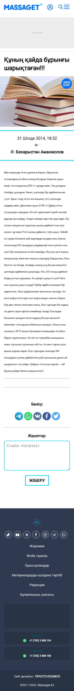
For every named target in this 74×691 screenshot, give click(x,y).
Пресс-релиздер (37, 565)
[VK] (27, 535)
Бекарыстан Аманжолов (40, 151)
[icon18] (37, 525)
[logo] (23, 7)
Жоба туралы (37, 556)
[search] (60, 7)
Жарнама (37, 546)
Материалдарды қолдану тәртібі (37, 575)
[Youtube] (17, 535)
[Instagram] (45, 535)
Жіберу (37, 480)
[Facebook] (36, 535)
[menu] (66, 7)
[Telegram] (54, 535)
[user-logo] (50, 9)
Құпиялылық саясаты (37, 595)
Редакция (37, 585)
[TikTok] (8, 535)
